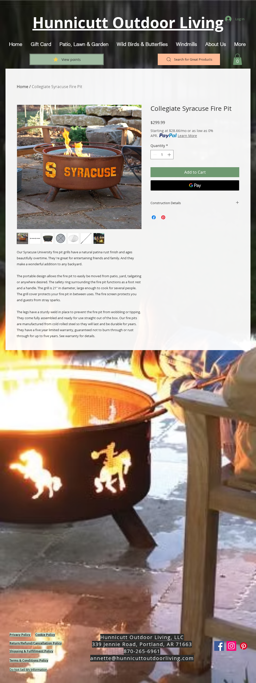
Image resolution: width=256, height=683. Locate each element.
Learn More (187, 135)
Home (22, 86)
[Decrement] (154, 154)
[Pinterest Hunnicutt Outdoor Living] (243, 646)
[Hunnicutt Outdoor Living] (219, 646)
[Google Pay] (194, 185)
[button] (237, 59)
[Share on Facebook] (154, 217)
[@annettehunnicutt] (231, 646)
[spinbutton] (162, 154)
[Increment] (169, 154)
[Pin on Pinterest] (163, 217)
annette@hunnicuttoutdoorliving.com (142, 658)
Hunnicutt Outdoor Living (128, 22)
